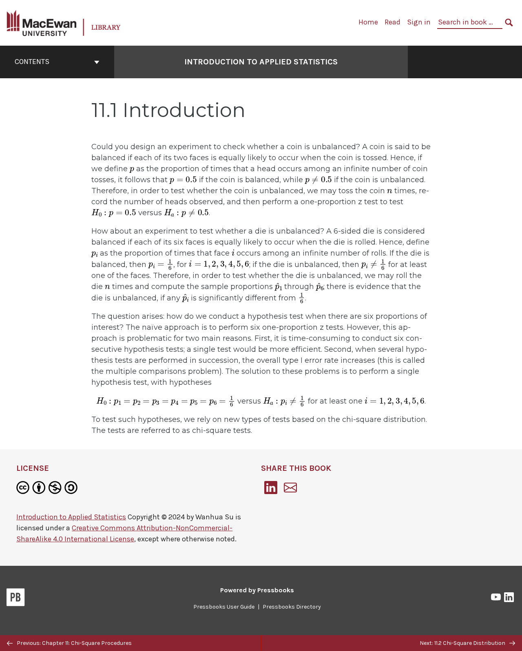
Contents (32, 61)
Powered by (257, 590)
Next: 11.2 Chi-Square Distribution (463, 643)
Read (392, 22)
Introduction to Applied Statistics (261, 61)
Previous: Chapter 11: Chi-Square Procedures (73, 643)
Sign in (419, 22)
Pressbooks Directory (292, 606)
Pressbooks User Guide (223, 606)
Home (368, 22)
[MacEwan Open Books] (64, 22)
